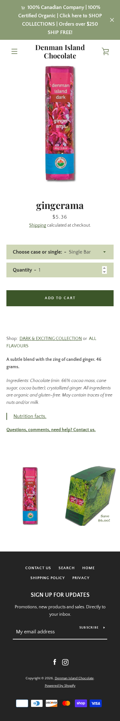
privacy (81, 578)
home (88, 568)
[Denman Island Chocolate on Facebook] (55, 662)
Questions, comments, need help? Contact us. (51, 429)
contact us (38, 568)
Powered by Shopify (60, 686)
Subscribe (89, 628)
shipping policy (47, 578)
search (67, 568)
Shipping (37, 225)
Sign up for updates (60, 595)
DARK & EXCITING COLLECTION (51, 338)
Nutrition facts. (29, 416)
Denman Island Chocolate (60, 51)
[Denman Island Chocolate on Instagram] (65, 662)
